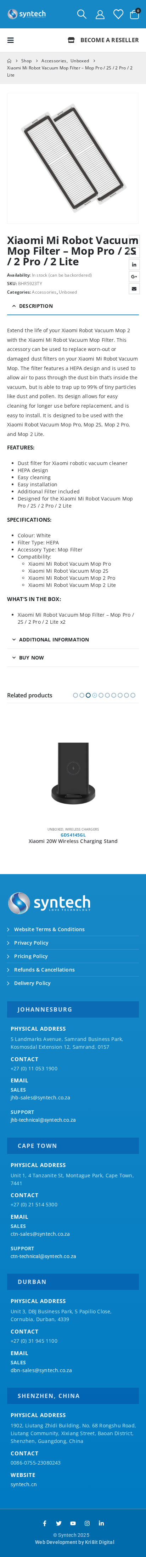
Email (134, 288)
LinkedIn (134, 264)
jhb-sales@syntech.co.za (41, 1097)
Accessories (44, 292)
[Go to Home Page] (9, 60)
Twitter (134, 252)
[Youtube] (73, 1523)
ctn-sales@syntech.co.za (40, 1233)
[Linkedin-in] (101, 1523)
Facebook (134, 240)
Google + (134, 276)
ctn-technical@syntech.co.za (43, 1256)
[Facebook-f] (44, 1523)
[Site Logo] (26, 14)
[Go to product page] (73, 773)
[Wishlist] (118, 14)
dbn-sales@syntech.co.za (41, 1370)
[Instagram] (87, 1523)
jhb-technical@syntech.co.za (43, 1120)
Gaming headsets (64, 829)
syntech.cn (24, 1484)
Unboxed (68, 292)
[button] (81, 14)
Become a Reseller (109, 40)
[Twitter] (59, 1523)
